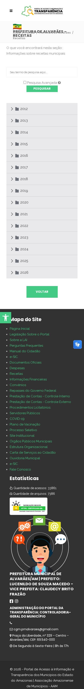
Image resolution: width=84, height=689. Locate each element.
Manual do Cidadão (25, 351)
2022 (24, 226)
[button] (5, 317)
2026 (24, 272)
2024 (24, 249)
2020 (24, 202)
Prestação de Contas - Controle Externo (40, 402)
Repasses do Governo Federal (33, 391)
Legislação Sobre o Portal (29, 334)
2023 (24, 237)
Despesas (17, 368)
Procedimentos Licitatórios (30, 407)
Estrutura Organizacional (29, 447)
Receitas (16, 374)
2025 (24, 261)
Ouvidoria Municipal (25, 458)
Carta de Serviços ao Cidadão (33, 452)
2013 (24, 120)
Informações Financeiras (28, 379)
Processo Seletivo (23, 430)
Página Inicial (20, 329)
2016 (24, 156)
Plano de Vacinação (25, 424)
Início (16, 32)
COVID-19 (17, 419)
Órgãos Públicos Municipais (31, 441)
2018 (24, 179)
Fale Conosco (20, 469)
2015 (24, 144)
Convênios (18, 385)
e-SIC (14, 357)
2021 (24, 214)
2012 (24, 109)
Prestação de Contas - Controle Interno (40, 396)
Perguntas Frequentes (26, 346)
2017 (24, 167)
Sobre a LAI (18, 340)
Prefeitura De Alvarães (55, 32)
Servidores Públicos (25, 413)
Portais (30, 32)
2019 (24, 191)
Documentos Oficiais (25, 362)
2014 (24, 132)
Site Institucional (22, 436)
